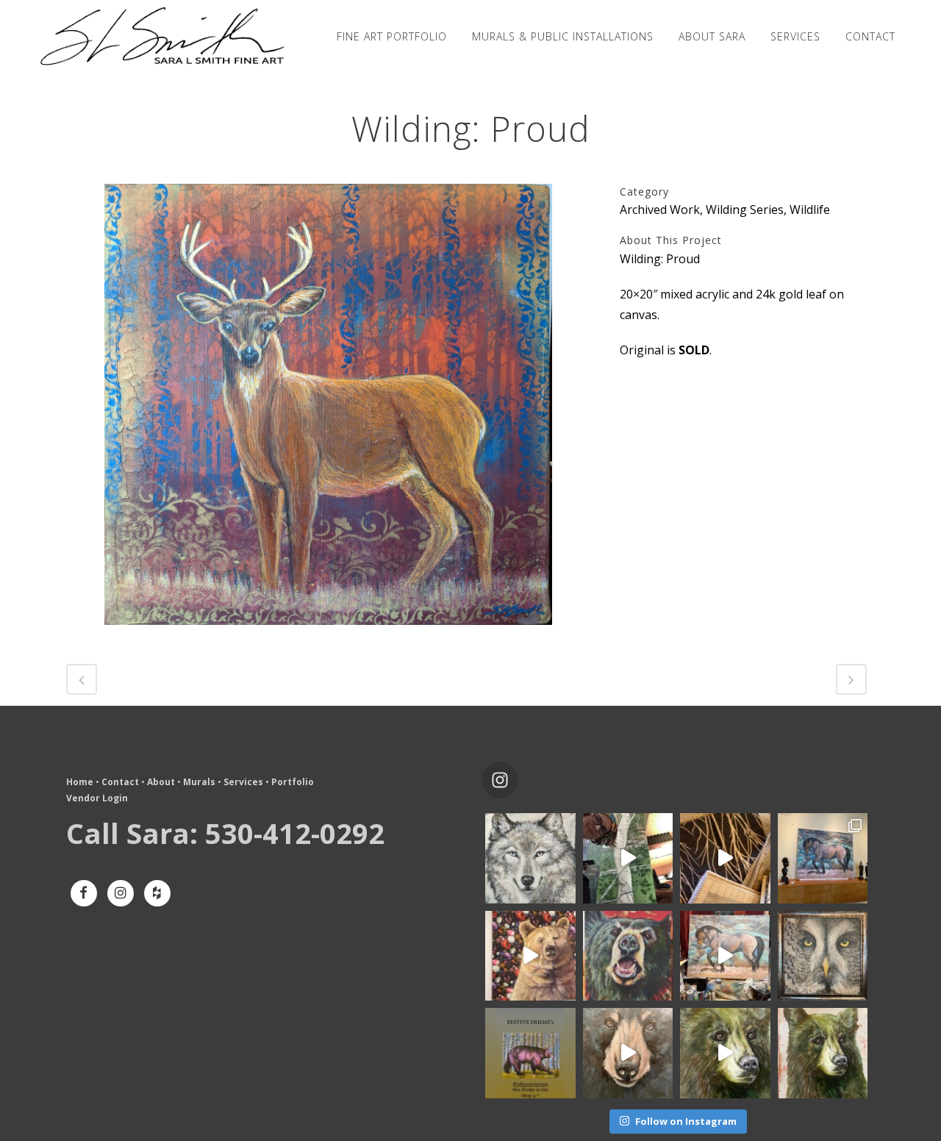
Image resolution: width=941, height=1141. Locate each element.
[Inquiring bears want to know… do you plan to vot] (823, 1053)
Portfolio (292, 782)
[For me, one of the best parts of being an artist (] (725, 858)
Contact (120, 782)
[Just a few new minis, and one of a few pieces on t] (725, 1053)
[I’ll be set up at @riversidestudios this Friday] (530, 1053)
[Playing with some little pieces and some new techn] (530, 858)
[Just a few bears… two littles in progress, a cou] (628, 1053)
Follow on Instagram (686, 1121)
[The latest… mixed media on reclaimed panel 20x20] (823, 956)
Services (243, 782)
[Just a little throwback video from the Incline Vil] (628, 858)
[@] (522, 780)
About (161, 782)
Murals (199, 782)
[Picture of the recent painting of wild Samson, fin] (823, 858)
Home (79, 782)
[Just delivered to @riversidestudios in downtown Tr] (530, 956)
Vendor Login (97, 798)
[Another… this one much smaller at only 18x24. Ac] (628, 956)
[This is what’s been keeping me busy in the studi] (725, 956)
